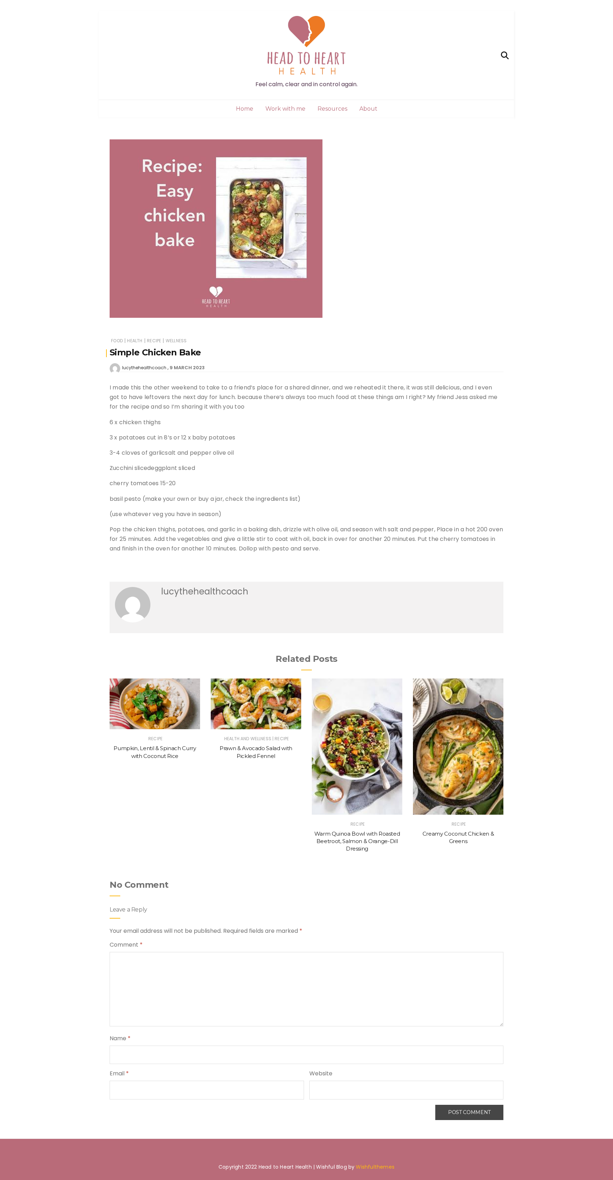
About (368, 108)
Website (320, 1073)
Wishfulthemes (375, 1166)
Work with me (285, 108)
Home (244, 108)
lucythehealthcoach (144, 368)
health (134, 341)
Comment (126, 945)
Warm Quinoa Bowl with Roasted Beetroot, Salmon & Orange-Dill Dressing (357, 841)
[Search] (505, 54)
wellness (176, 341)
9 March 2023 (187, 367)
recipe (154, 341)
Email (119, 1073)
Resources (332, 108)
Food (117, 341)
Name (120, 1038)
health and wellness (247, 739)
